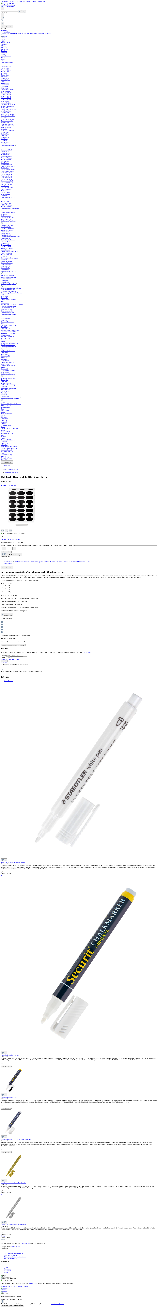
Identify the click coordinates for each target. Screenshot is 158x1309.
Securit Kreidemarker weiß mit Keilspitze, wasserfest (16, 1139)
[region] (79, 510)
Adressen (20, 33)
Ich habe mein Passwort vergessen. (11, 659)
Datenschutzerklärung (10, 1255)
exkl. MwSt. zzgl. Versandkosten (10, 539)
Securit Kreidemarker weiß (8, 1097)
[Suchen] (20, 11)
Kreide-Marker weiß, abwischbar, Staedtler (13, 862)
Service (6, 1272)
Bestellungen (36, 33)
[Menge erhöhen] (14, 548)
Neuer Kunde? (86, 652)
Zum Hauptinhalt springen (8, 1)
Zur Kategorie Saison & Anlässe (10, 398)
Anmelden (4, 30)
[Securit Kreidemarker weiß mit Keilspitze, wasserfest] (13, 1134)
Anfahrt (6, 1267)
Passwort (3, 657)
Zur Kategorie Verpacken (8, 284)
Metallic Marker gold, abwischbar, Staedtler (13, 1183)
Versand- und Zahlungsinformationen (15, 1257)
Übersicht (4, 33)
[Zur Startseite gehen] (7, 3)
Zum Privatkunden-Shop (8, 5)
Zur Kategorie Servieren (8, 374)
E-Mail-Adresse (5, 655)
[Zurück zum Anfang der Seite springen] (2, 1301)
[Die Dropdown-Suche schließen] (24, 11)
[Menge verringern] (4, 548)
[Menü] (2, 8)
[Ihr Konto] (2, 23)
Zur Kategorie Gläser (7, 62)
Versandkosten (33, 1283)
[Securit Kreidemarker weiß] (13, 1092)
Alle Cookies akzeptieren (16, 1305)
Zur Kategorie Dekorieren (8, 314)
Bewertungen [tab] (8, 563)
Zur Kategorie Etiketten (8, 271)
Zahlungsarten (27, 33)
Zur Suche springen (22, 1)
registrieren (7, 32)
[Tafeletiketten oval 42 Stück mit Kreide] (21, 506)
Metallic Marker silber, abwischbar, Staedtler (13, 1224)
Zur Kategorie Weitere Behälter (10, 208)
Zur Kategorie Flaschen (8, 145)
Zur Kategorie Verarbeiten (8, 346)
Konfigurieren (4, 1305)
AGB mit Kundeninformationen (13, 1253)
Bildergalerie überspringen (8, 485)
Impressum (7, 1269)
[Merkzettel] (2, 21)
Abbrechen (4, 663)
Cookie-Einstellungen (10, 1258)
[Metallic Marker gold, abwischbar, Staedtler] (13, 1178)
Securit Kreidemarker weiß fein (10, 1055)
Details (3, 875)
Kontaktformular (15, 1246)
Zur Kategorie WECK (7, 197)
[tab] (47, 562)
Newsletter (7, 1270)
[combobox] (9, 12)
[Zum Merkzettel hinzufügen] (4, 859)
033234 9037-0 (25, 1243)
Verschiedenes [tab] (8, 681)
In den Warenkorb (6, 552)
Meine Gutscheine (45, 33)
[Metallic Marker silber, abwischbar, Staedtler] (13, 1220)
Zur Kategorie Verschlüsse (8, 221)
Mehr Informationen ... (57, 1304)
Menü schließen (8, 27)
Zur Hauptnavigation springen (36, 1)
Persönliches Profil (12, 33)
